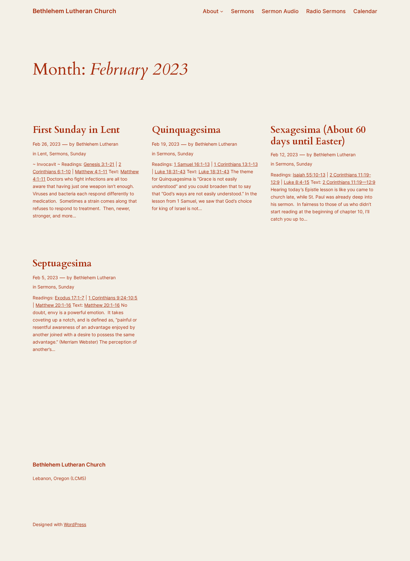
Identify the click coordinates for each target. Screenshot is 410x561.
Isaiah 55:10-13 (309, 174)
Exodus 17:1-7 (69, 297)
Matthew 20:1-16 (53, 305)
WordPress (75, 524)
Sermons (58, 153)
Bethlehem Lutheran (97, 144)
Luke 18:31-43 (170, 171)
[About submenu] (221, 11)
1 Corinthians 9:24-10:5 (112, 297)
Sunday (78, 153)
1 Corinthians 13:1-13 (236, 164)
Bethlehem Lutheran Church (74, 11)
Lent (42, 153)
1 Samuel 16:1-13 (192, 164)
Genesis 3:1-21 (99, 164)
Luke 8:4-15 (296, 182)
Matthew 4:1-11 (91, 171)
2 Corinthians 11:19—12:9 (349, 182)
